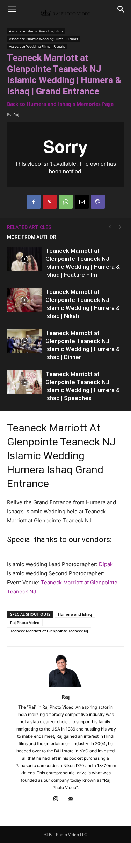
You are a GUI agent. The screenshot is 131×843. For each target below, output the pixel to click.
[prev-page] (110, 227)
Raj (16, 114)
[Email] (82, 202)
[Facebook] (34, 202)
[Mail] (73, 799)
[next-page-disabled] (120, 227)
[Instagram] (58, 799)
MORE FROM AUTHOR (31, 237)
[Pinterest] (50, 202)
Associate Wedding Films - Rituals (37, 46)
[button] (12, 9)
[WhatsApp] (66, 202)
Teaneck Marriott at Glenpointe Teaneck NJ (49, 630)
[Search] (121, 9)
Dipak (106, 564)
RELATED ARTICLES (29, 227)
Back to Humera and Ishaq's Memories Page (60, 104)
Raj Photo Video (24, 622)
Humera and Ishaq (75, 614)
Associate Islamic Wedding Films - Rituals (43, 38)
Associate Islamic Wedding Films (36, 31)
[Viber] (98, 202)
